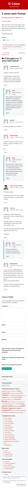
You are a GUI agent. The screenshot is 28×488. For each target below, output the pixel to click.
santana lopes (13, 410)
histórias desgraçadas (9, 438)
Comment (5, 306)
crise (21, 393)
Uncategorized (7, 445)
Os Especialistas (8, 468)
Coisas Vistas (7, 432)
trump (16, 412)
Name (4, 325)
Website (4, 339)
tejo (8, 412)
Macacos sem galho (9, 467)
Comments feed (8, 454)
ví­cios (14, 46)
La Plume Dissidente (9, 463)
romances (6, 410)
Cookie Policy (7, 482)
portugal (9, 408)
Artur (20, 17)
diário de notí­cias (16, 395)
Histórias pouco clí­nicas (10, 439)
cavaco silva (6, 393)
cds (10, 393)
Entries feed (7, 452)
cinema (13, 393)
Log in (5, 450)
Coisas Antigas (8, 418)
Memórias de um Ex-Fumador (11, 441)
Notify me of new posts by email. (12, 364)
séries (24, 410)
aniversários (5, 46)
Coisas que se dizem (9, 430)
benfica (19, 391)
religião (18, 408)
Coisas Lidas (7, 425)
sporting (21, 410)
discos (9, 395)
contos (17, 393)
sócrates (4, 412)
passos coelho (7, 406)
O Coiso (14, 3)
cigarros (10, 46)
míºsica (17, 404)
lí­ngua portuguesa (12, 402)
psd (14, 408)
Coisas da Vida (16, 45)
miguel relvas (12, 403)
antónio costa (10, 391)
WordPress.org (8, 456)
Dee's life (6, 461)
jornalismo (12, 399)
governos (4, 399)
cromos (5, 395)
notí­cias (21, 404)
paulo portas (17, 406)
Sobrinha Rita (14, 135)
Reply (5, 85)
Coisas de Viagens (8, 421)
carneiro (12, 208)
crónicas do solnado (9, 436)
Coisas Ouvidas (8, 429)
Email (4, 332)
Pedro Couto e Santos (16, 186)
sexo (17, 410)
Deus (5, 474)
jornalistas (17, 399)
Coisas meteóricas (8, 427)
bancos (15, 391)
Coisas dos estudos (9, 423)
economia (24, 395)
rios (22, 408)
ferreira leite (10, 397)
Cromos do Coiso (8, 434)
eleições (4, 397)
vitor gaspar (20, 412)
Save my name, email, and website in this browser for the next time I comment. (13, 350)
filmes (15, 397)
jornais (8, 399)
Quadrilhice (22, 53)
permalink (5, 48)
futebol (19, 397)
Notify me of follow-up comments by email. (13, 358)
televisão (12, 412)
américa (4, 391)
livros (4, 401)
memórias (7, 404)
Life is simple (7, 465)
